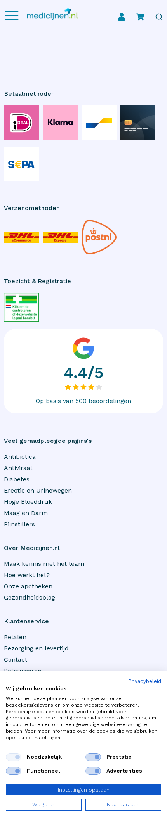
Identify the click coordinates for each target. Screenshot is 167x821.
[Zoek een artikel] (159, 17)
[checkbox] (13, 757)
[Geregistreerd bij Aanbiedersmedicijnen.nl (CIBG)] (21, 307)
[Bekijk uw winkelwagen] (140, 16)
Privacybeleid (144, 681)
